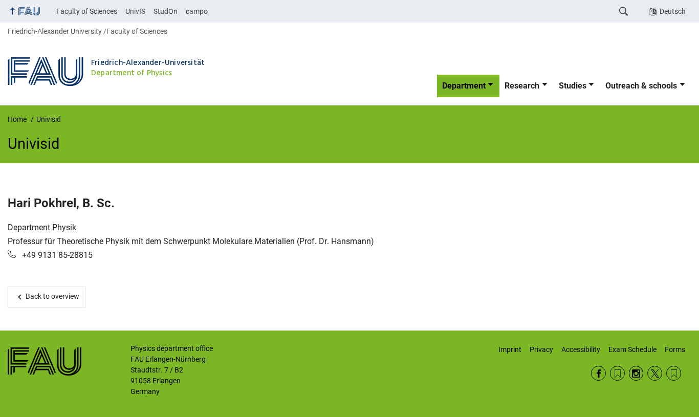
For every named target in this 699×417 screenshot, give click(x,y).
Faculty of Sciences (86, 11)
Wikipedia (673, 373)
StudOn (166, 11)
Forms (675, 349)
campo (197, 11)
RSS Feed (617, 373)
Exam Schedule (632, 349)
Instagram (636, 373)
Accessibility (580, 349)
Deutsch (673, 11)
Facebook (598, 373)
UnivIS (135, 11)
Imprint (509, 349)
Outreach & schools (641, 86)
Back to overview (52, 296)
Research (522, 86)
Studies (572, 86)
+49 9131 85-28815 (56, 255)
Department (464, 86)
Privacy (541, 349)
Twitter (654, 373)
